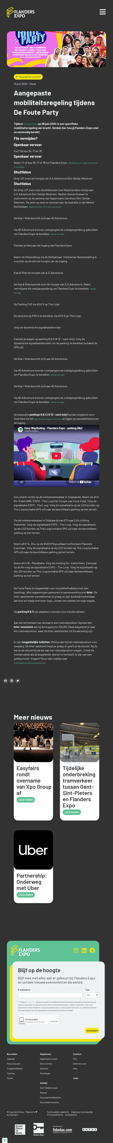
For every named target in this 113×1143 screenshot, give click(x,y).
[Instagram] (76, 950)
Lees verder (26, 799)
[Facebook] (92, 950)
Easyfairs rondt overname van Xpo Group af (34, 780)
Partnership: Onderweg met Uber (32, 881)
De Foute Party (30, 124)
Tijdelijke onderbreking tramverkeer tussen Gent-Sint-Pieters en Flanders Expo (79, 786)
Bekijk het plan (57, 234)
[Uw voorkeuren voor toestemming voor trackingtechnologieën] (4, 1140)
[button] (5, 681)
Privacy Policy (31, 1002)
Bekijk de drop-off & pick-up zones (45, 206)
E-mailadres (24, 989)
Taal (87, 989)
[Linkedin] (84, 950)
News (33, 83)
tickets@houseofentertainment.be (30, 663)
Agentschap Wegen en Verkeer (48, 419)
